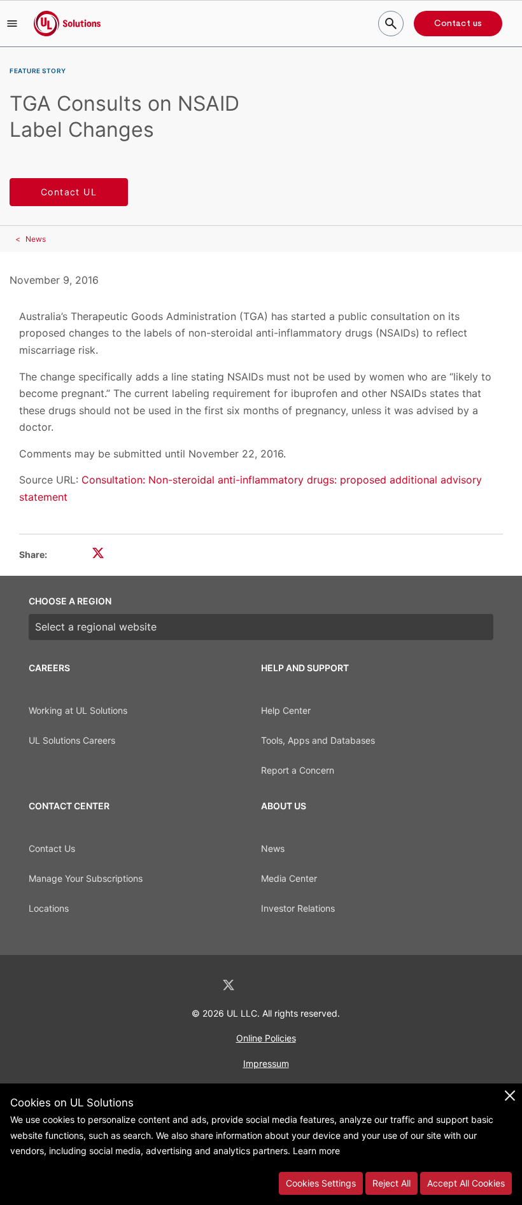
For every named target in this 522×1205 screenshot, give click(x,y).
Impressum (266, 1063)
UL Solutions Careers (72, 740)
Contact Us (52, 848)
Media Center (289, 878)
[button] (12, 23)
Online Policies (266, 1038)
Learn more (316, 1150)
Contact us (458, 23)
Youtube (327, 985)
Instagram (295, 985)
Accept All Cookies (466, 1183)
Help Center (286, 710)
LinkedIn (195, 985)
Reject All (391, 1183)
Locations (49, 908)
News (35, 239)
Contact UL (69, 191)
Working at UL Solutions (78, 710)
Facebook (262, 985)
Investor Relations (298, 908)
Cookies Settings (321, 1183)
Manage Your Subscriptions (86, 878)
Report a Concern (297, 770)
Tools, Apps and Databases (318, 740)
